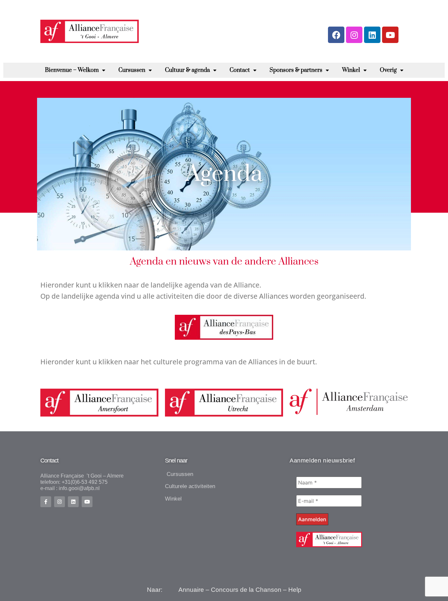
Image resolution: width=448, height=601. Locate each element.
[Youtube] (390, 35)
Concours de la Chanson (246, 589)
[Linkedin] (372, 35)
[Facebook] (336, 35)
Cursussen (131, 70)
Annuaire (191, 589)
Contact (240, 70)
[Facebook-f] (45, 501)
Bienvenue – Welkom (72, 70)
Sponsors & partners (296, 70)
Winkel (351, 70)
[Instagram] (354, 35)
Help (294, 589)
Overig (388, 70)
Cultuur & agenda (187, 70)
